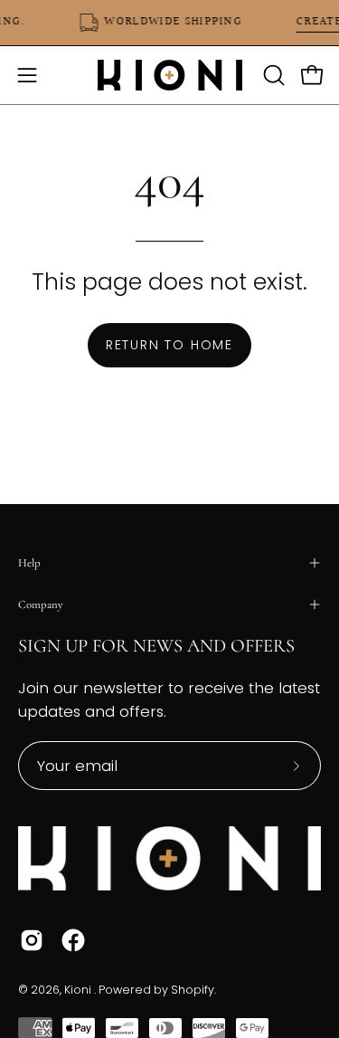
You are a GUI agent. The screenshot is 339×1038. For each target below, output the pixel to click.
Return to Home (169, 345)
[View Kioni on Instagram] (31, 940)
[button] (272, 75)
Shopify (192, 989)
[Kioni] (170, 75)
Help (29, 563)
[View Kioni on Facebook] (73, 940)
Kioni (79, 989)
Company (40, 604)
